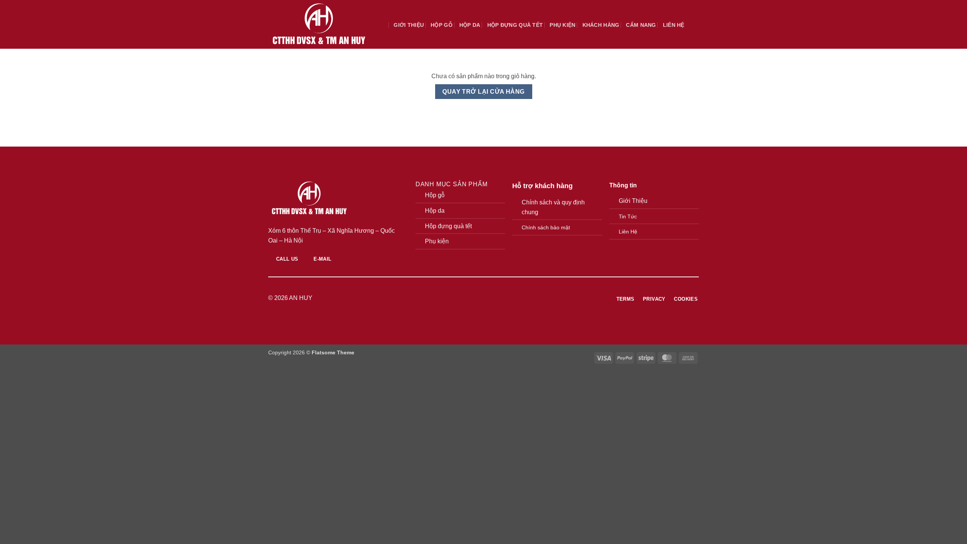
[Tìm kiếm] (383, 25)
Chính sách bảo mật (546, 227)
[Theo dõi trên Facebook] (470, 298)
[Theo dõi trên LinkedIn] (497, 298)
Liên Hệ (628, 232)
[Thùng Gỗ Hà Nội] (318, 24)
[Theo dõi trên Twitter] (488, 298)
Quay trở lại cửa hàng (483, 91)
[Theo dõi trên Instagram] (479, 298)
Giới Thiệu (633, 201)
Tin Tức (628, 216)
